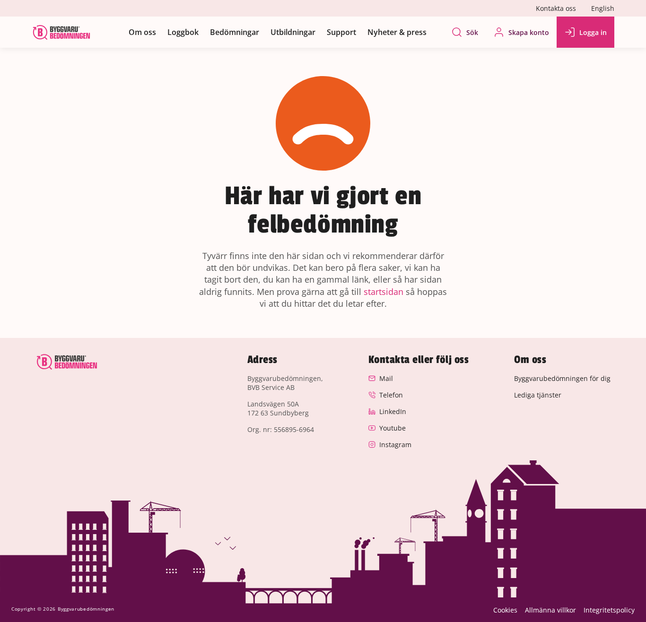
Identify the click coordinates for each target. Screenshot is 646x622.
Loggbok (183, 32)
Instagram (395, 444)
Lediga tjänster (537, 394)
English (602, 8)
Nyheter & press (397, 32)
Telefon (391, 394)
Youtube (392, 427)
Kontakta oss (556, 8)
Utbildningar (293, 32)
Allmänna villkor (550, 609)
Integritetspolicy (609, 609)
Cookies (505, 609)
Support (341, 32)
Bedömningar (234, 32)
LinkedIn (392, 411)
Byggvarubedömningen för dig (562, 378)
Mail (386, 378)
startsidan (383, 291)
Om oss (142, 32)
